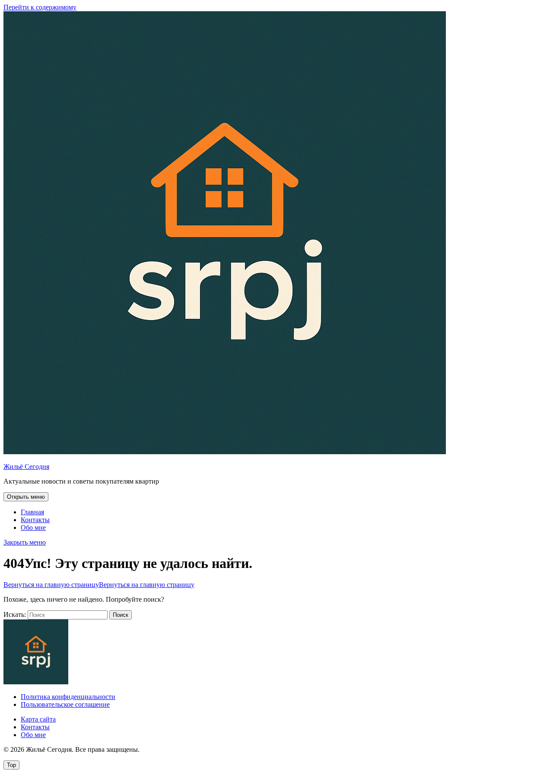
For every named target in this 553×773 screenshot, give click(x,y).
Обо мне (33, 527)
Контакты (35, 519)
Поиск (120, 615)
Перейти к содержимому (39, 7)
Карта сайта (38, 719)
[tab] (25, 496)
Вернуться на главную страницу (98, 584)
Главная (32, 512)
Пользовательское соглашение (65, 704)
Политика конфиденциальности (68, 696)
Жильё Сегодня (26, 466)
